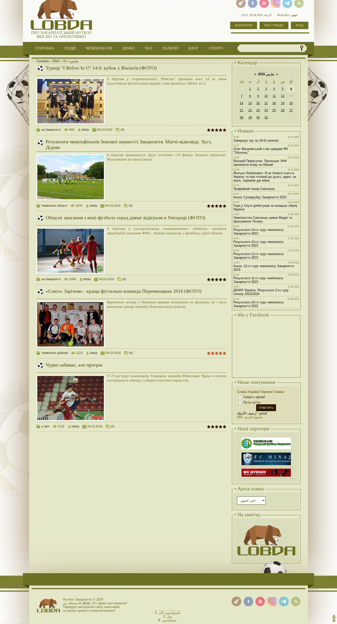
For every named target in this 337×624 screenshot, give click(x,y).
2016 (55, 61)
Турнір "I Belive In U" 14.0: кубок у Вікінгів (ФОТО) (101, 68)
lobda (85, 129)
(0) (122, 129)
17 (266, 103)
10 (266, 96)
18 (274, 103)
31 (266, 117)
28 (241, 117)
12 (282, 96)
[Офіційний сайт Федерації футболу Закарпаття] (266, 438)
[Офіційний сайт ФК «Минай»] (266, 453)
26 (282, 110)
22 (250, 110)
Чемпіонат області (54, 205)
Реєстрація (273, 25)
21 (241, 110)
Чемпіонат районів (54, 353)
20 (291, 103)
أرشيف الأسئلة (247, 413)
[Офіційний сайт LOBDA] (266, 524)
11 (274, 96)
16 (258, 103)
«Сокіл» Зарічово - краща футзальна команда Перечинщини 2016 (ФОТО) (124, 291)
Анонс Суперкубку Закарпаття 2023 (259, 197)
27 (291, 110)
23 (258, 110)
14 (241, 103)
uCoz (86, 603)
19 (282, 103)
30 (258, 117)
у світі (45, 426)
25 (274, 110)
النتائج (263, 413)
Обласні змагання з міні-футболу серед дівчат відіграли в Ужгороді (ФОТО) (125, 217)
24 (266, 110)
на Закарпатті (51, 129)
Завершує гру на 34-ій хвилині (256, 140)
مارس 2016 (266, 74)
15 (250, 103)
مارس (74, 61)
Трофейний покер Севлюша (254, 189)
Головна (43, 61)
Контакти (243, 25)
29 (250, 117)
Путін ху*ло (252, 402)
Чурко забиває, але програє (74, 364)
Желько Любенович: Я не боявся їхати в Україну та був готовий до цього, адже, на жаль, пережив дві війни (264, 176)
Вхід (299, 25)
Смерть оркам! (254, 397)
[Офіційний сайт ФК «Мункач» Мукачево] (266, 469)
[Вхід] (236, 601)
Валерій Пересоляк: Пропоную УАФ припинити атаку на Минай (260, 162)
